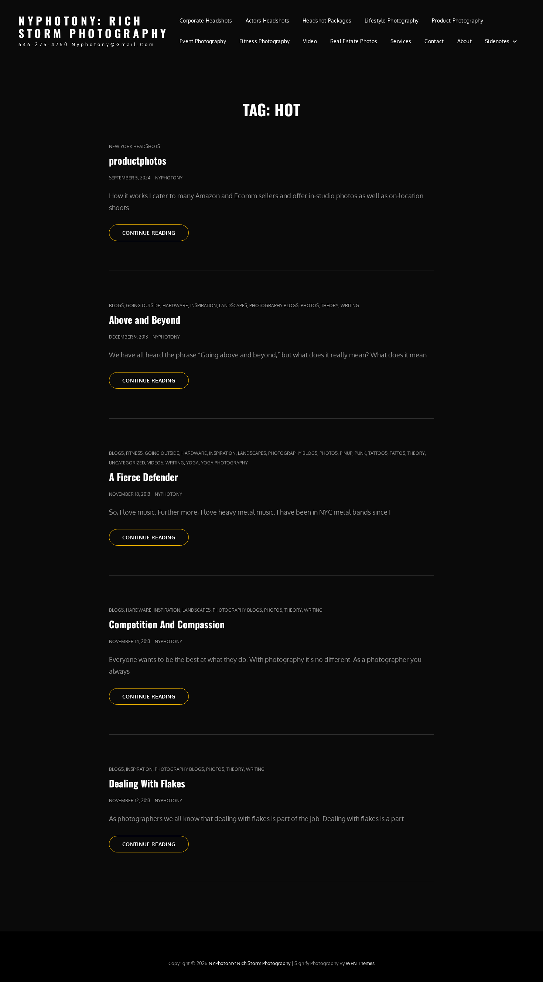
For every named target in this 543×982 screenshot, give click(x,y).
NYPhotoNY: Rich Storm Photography (93, 27)
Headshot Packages (327, 20)
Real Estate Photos (353, 41)
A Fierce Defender (143, 477)
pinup (346, 453)
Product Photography (458, 20)
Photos (310, 305)
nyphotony (168, 178)
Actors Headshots (268, 20)
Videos (155, 463)
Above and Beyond (144, 319)
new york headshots (134, 146)
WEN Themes (360, 963)
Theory (329, 305)
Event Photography (203, 41)
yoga (192, 463)
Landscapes (233, 305)
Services (400, 41)
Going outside (143, 305)
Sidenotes (497, 41)
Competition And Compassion (167, 624)
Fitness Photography (264, 41)
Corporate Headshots (206, 20)
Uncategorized (127, 463)
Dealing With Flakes (147, 783)
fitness (134, 453)
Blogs (116, 305)
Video (310, 41)
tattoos (377, 453)
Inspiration (203, 305)
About (464, 41)
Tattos (397, 453)
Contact (434, 41)
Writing (350, 305)
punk (360, 453)
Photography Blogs (273, 305)
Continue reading (155, 232)
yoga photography (224, 463)
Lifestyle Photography (392, 20)
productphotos (137, 160)
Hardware (175, 305)
